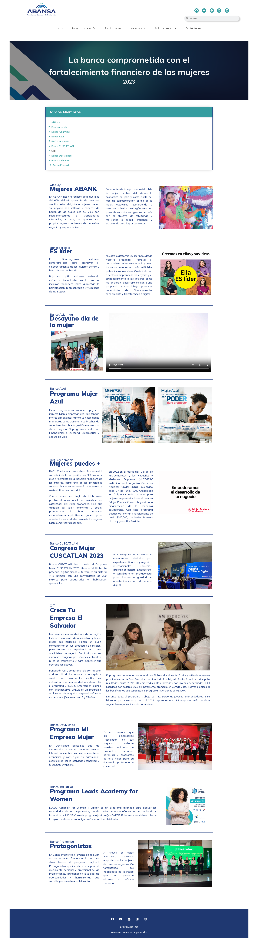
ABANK (55, 122)
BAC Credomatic (60, 141)
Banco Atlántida (60, 131)
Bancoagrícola (59, 126)
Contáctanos (193, 28)
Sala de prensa (164, 28)
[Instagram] (219, 10)
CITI (53, 150)
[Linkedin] (227, 10)
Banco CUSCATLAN (62, 146)
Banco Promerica (62, 165)
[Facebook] (196, 10)
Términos (116, 932)
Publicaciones (113, 28)
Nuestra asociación (84, 28)
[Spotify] (212, 10)
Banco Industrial (60, 160)
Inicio (60, 28)
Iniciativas (136, 28)
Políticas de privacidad (134, 932)
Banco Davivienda (61, 155)
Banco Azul (57, 136)
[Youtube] (204, 10)
